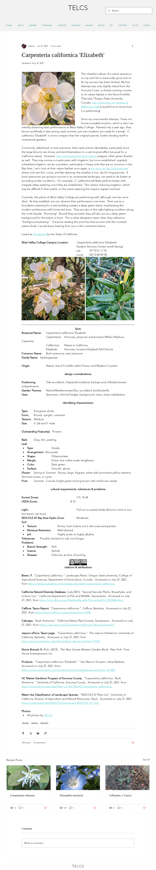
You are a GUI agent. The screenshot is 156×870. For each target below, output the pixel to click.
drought (44, 722)
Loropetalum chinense (22, 795)
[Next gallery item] (131, 289)
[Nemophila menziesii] (78, 777)
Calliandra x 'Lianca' (120, 795)
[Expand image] (53, 288)
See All (146, 759)
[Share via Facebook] (23, 733)
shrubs (25, 722)
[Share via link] (45, 733)
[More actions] (132, 46)
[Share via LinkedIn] (38, 733)
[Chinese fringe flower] (29, 777)
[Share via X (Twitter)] (30, 733)
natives (34, 722)
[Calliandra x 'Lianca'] (127, 777)
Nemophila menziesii (71, 795)
